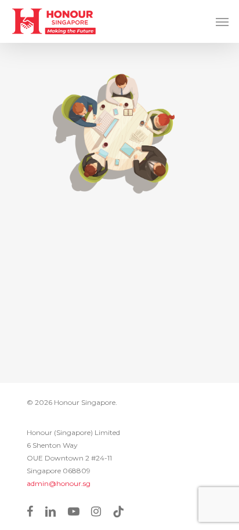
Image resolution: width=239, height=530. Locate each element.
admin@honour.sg (58, 483)
